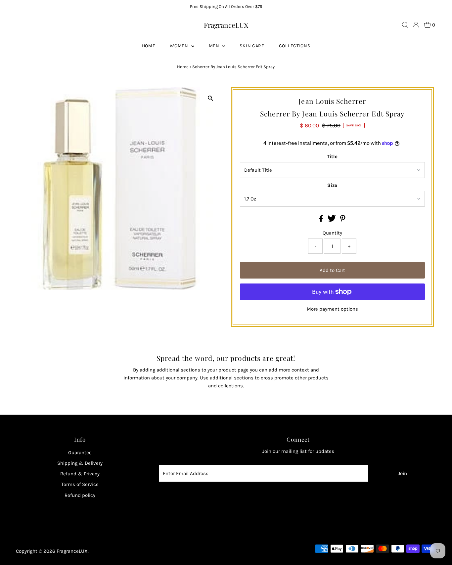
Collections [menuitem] (294, 46)
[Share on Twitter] (332, 220)
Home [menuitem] (149, 46)
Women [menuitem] (179, 46)
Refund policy (80, 495)
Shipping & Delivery (80, 463)
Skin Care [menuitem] (252, 46)
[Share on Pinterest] (342, 220)
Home (183, 66)
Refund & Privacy (80, 474)
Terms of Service (80, 484)
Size (332, 185)
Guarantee (80, 453)
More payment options (332, 309)
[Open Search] (405, 25)
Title (332, 156)
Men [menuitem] (215, 46)
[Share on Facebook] (321, 220)
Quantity (332, 233)
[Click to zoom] (210, 98)
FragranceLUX (226, 24)
